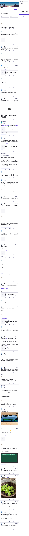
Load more (9, 531)
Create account (24, 14)
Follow (15, 9)
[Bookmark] (13, 28)
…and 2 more (12, 227)
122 (4, 11)
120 (1, 11)
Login (24, 16)
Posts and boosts (3, 21)
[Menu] (17, 9)
